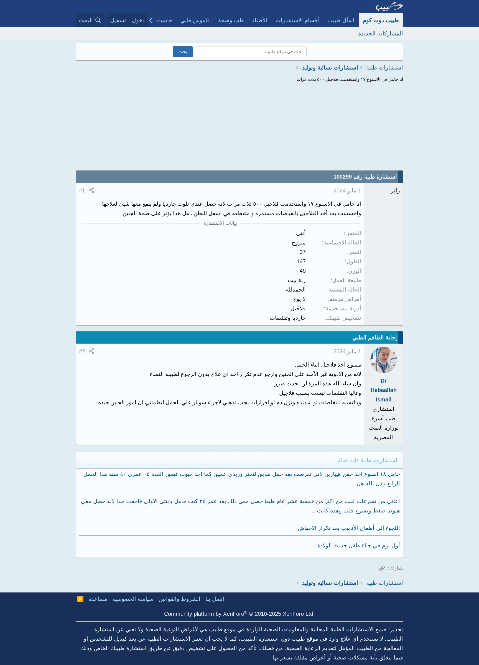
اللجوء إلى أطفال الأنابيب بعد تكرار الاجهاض (349, 528)
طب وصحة (231, 20)
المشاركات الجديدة (380, 33)
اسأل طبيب (341, 20)
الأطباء (259, 20)
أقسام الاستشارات (297, 20)
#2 (82, 351)
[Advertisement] (239, 128)
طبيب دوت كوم (381, 20)
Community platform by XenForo (239, 614)
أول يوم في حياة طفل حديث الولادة (358, 545)
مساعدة (97, 599)
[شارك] (91, 190)
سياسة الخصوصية (133, 599)
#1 (82, 190)
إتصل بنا (214, 599)
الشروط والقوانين (179, 599)
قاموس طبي (195, 20)
